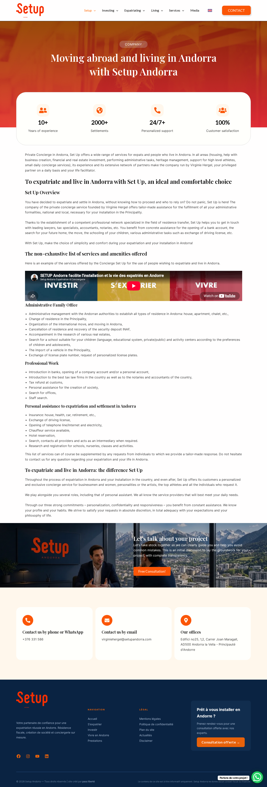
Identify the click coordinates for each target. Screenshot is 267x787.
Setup (88, 10)
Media (194, 10)
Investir (92, 729)
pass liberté (88, 781)
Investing (108, 10)
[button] (94, 10)
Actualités (145, 735)
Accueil (92, 718)
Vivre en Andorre (98, 735)
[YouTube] (37, 757)
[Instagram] (28, 757)
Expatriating (132, 10)
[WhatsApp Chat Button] (257, 777)
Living (155, 10)
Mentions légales (150, 718)
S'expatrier (95, 724)
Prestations (95, 740)
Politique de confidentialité (156, 724)
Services (174, 10)
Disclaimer (145, 740)
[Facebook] (18, 757)
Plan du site (146, 729)
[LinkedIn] (46, 757)
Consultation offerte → (221, 742)
